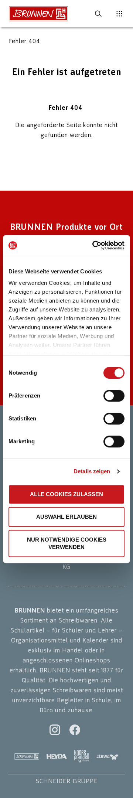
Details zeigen (92, 471)
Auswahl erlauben (66, 517)
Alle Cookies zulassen (66, 494)
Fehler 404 (24, 41)
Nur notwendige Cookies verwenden (66, 543)
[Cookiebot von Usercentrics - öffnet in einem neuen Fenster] (94, 245)
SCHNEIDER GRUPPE (67, 781)
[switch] (114, 396)
